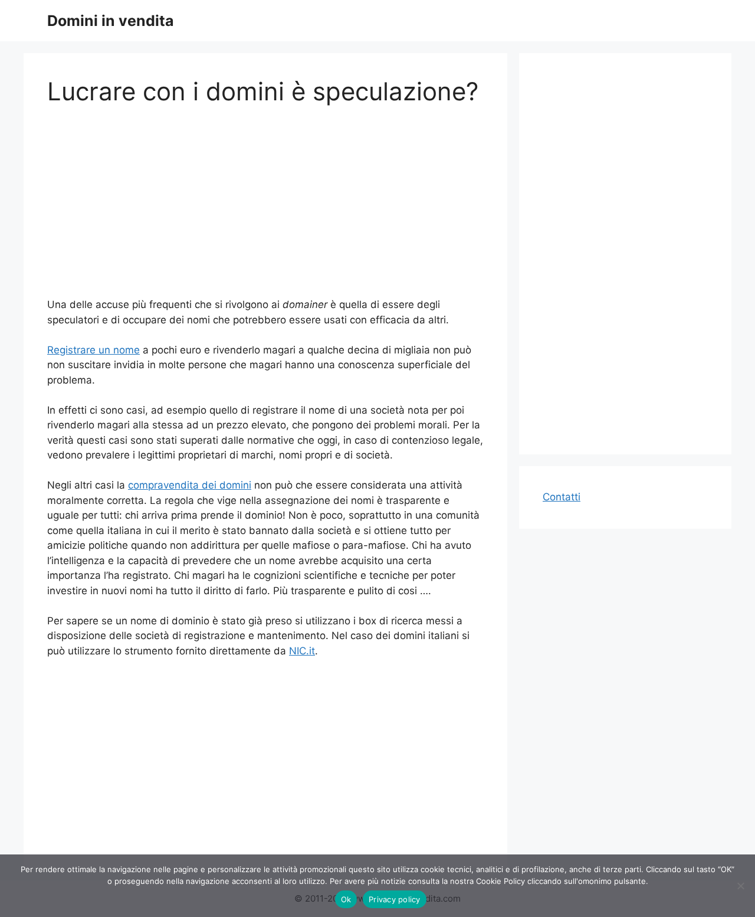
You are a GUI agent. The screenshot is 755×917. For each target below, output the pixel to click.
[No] (740, 886)
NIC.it (302, 651)
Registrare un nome (93, 350)
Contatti (561, 497)
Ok (346, 899)
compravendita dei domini (189, 485)
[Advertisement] (265, 209)
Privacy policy (395, 899)
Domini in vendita (110, 21)
